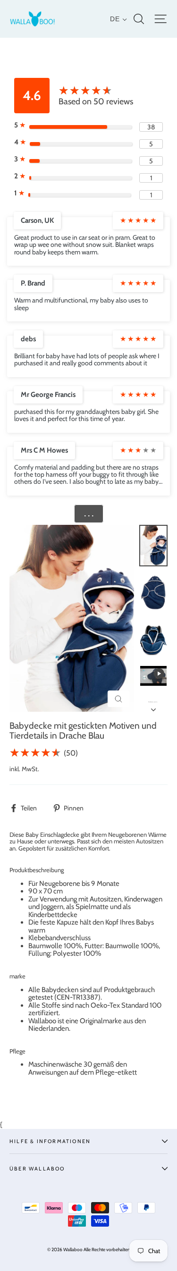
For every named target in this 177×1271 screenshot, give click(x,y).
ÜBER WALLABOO (37, 1168)
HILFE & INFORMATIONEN (50, 1141)
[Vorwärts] (153, 707)
